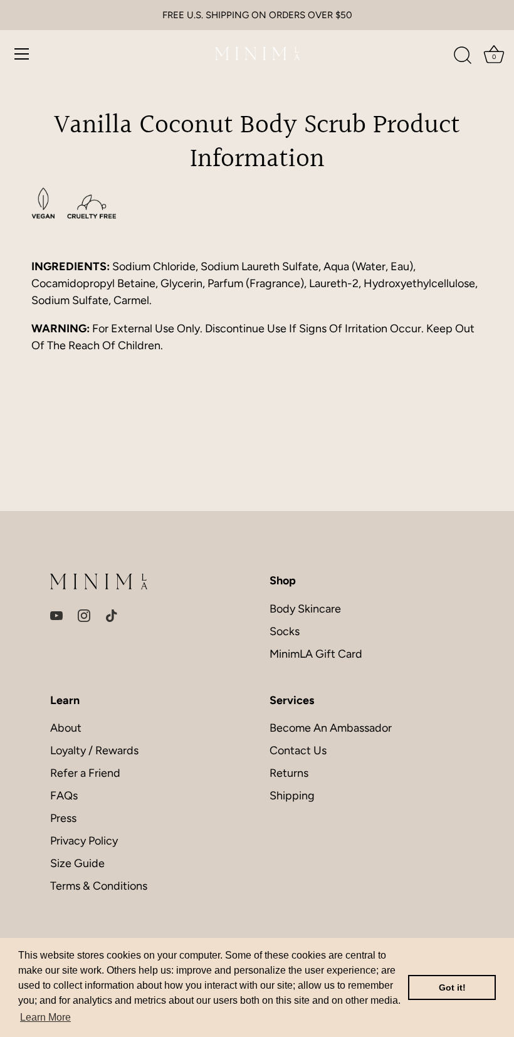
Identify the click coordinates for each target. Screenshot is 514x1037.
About (65, 728)
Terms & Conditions (98, 886)
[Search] (462, 56)
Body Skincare (305, 609)
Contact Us (298, 750)
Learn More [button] (45, 1017)
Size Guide (77, 863)
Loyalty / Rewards (94, 750)
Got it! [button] (452, 987)
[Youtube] (56, 615)
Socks (285, 631)
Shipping (292, 796)
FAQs (64, 796)
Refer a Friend (85, 773)
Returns (289, 773)
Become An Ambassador (331, 728)
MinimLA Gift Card (316, 654)
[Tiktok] (111, 615)
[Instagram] (84, 615)
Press (63, 818)
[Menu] (22, 54)
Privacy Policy (84, 841)
